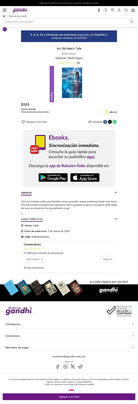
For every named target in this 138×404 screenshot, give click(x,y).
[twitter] (110, 122)
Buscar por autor (18, 16)
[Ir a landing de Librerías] (112, 11)
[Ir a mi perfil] (119, 11)
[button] (5, 10)
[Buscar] (131, 21)
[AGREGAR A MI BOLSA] (69, 396)
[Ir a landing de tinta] (99, 11)
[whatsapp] (115, 122)
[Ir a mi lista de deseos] (126, 11)
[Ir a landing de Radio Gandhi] (106, 11)
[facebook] (105, 122)
